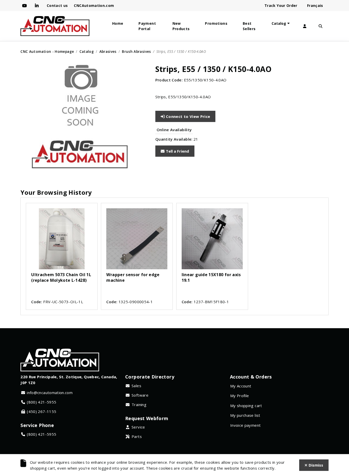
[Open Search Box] (321, 26)
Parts (137, 436)
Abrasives (108, 51)
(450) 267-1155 (41, 411)
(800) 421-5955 (41, 402)
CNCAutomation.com (94, 5)
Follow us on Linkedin (37, 5)
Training (139, 404)
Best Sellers (249, 26)
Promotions (216, 23)
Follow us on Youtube (25, 5)
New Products (181, 26)
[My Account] (305, 26)
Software (140, 395)
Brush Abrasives (136, 51)
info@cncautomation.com (50, 392)
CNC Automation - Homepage (47, 51)
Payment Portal (147, 26)
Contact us (57, 5)
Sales (136, 385)
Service (138, 427)
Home (117, 23)
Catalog (279, 23)
